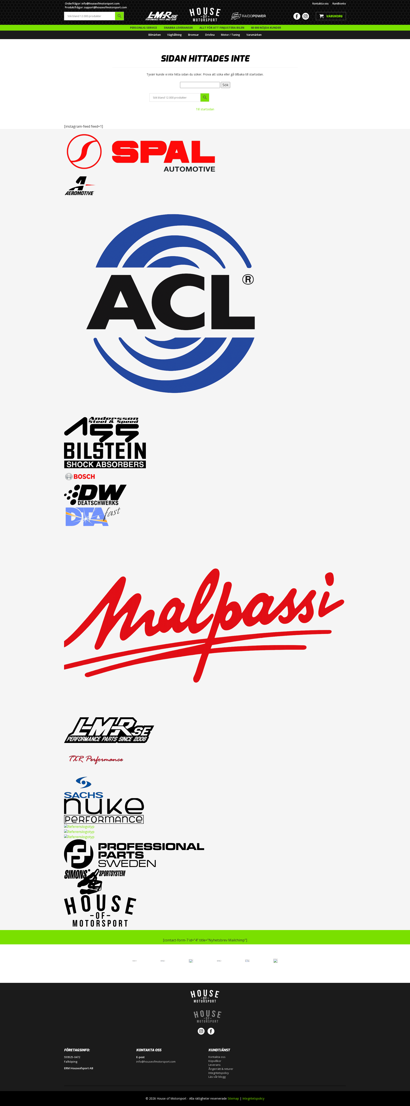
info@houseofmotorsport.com (156, 1061)
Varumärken (254, 35)
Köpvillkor (214, 1061)
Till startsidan (205, 109)
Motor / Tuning (230, 35)
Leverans (214, 1065)
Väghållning (174, 35)
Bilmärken (154, 35)
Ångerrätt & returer (220, 1069)
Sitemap (233, 1098)
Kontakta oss (320, 3)
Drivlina (210, 35)
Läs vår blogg (217, 1077)
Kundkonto (339, 3)
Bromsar (193, 35)
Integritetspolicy (218, 1073)
